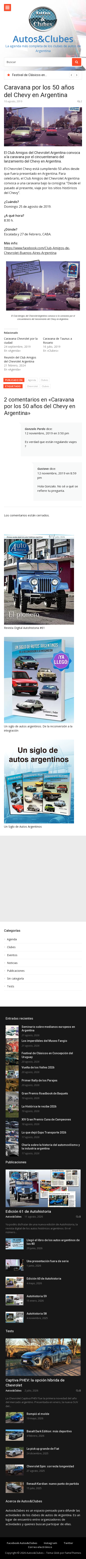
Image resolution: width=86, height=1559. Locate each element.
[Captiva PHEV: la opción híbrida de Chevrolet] (43, 1357)
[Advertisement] (43, 879)
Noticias (12, 963)
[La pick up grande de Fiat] (15, 1452)
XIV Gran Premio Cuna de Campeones (46, 1119)
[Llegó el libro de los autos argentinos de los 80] (15, 1243)
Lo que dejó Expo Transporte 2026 (44, 1132)
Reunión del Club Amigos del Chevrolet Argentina (20, 359)
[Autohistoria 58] (15, 1317)
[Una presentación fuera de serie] (15, 1264)
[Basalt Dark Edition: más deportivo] (15, 1435)
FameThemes (73, 1553)
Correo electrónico (40, 1547)
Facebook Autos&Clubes (22, 1543)
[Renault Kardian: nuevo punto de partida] (15, 1487)
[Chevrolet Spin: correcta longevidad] (15, 1470)
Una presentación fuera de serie (48, 1261)
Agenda (32, 379)
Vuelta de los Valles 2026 (30, 75)
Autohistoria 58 (37, 1313)
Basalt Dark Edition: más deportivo (49, 1431)
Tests (10, 986)
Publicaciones (16, 971)
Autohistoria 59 (37, 1296)
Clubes (44, 379)
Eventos (12, 955)
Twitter (68, 1543)
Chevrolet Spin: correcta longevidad (50, 1466)
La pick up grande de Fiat (43, 1448)
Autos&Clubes (43, 39)
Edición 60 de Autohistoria (44, 1278)
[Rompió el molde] (15, 1417)
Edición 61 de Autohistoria (28, 1211)
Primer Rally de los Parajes (39, 1080)
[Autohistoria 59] (15, 1299)
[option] (45, 75)
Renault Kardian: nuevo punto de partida (53, 1483)
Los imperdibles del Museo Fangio (44, 1040)
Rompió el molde (38, 1413)
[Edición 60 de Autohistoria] (15, 1282)
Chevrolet (32, 386)
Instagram (50, 1543)
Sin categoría (15, 978)
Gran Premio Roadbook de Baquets (45, 1093)
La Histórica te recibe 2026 (39, 1106)
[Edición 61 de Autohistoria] (43, 1188)
